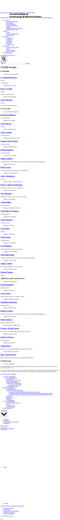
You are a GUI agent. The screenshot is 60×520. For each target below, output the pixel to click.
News (7, 48)
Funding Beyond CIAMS (15, 385)
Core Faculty (7, 420)
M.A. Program (9, 23)
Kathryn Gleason (7, 337)
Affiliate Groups (10, 400)
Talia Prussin (5, 237)
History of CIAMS (10, 51)
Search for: (3, 63)
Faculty (8, 32)
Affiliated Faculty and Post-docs (11, 422)
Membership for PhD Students (13, 380)
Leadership (6, 419)
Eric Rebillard (6, 246)
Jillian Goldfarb (7, 159)
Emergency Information (9, 512)
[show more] (9, 20)
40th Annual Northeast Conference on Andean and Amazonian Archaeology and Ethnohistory (31, 393)
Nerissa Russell (6, 100)
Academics (6, 20)
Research (6, 36)
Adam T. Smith (6, 263)
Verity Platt (5, 229)
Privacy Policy (7, 509)
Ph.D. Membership (10, 24)
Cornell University (5, 17)
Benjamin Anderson (8, 115)
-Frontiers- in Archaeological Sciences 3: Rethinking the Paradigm (24, 392)
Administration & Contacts (12, 47)
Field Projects (9, 38)
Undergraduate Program (12, 21)
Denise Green (6, 167)
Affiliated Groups (10, 44)
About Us (6, 46)
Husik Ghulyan (6, 320)
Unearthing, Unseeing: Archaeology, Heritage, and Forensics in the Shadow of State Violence (31, 394)
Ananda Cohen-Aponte (9, 141)
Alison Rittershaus (7, 255)
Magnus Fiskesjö (7, 150)
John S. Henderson (8, 176)
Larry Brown (6, 293)
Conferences (9, 39)
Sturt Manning (6, 193)
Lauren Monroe (7, 220)
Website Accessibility (8, 508)
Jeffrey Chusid (6, 132)
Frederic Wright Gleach (10, 328)
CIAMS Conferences (11, 390)
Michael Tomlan (7, 272)
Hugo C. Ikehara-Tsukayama (11, 185)
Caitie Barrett (6, 124)
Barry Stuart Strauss (8, 355)
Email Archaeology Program (7, 428)
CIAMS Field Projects (11, 389)
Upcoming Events (10, 50)
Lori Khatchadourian (9, 77)
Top (1, 518)
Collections (9, 40)
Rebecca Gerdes (7, 311)
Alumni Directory (10, 35)
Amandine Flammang (9, 302)
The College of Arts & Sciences (8, 55)
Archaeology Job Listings (12, 29)
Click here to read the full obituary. (9, 374)
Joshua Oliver (6, 346)
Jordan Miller (6, 202)
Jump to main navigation (6, 12)
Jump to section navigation (18, 12)
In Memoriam (7, 423)
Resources (8, 43)
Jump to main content (30, 12)
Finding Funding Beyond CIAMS (14, 28)
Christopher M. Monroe (10, 211)
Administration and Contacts (13, 402)
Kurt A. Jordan (6, 89)
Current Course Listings (11, 25)
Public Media (9, 42)
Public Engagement (8, 52)
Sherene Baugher (7, 285)
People (5, 31)
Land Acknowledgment (9, 513)
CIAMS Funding (10, 383)
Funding (8, 27)
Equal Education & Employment (11, 511)
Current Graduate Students (12, 33)
